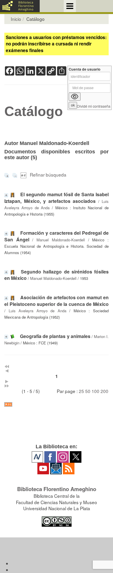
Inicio (16, 19)
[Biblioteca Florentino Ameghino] (20, 6)
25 (81, 391)
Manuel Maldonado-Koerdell (61, 240)
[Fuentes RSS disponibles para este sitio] (56, 404)
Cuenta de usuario (85, 69)
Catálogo (33, 111)
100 (95, 391)
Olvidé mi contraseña (93, 106)
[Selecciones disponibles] (24, 174)
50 (87, 391)
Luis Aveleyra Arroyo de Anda (37, 310)
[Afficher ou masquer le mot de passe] (75, 97)
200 (104, 391)
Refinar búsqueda (48, 174)
